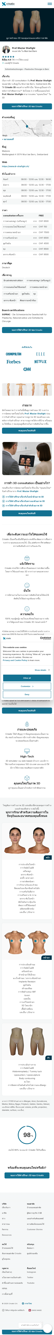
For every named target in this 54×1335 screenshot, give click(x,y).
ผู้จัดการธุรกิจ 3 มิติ (34, 1213)
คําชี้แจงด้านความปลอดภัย (12, 1283)
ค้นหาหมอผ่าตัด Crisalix (11, 1253)
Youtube (30, 1283)
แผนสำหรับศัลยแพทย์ (35, 1218)
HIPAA (4, 1288)
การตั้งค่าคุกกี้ (7, 1294)
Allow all (27, 678)
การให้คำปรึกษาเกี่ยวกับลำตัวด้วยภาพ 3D (24, 505)
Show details (40, 670)
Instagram (31, 1272)
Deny (27, 694)
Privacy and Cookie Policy (15, 660)
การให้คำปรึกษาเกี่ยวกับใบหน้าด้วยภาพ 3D (25, 497)
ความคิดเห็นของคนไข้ (35, 1224)
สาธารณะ (6, 1224)
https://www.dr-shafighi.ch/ (15, 166)
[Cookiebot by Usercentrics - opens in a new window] (40, 638)
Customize (25, 686)
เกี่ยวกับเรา (6, 1207)
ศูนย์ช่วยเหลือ (32, 1253)
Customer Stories (35, 1229)
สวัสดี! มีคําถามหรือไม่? (30, 1325)
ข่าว (3, 1218)
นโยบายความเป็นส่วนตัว (11, 1277)
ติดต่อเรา (30, 1248)
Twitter (30, 1277)
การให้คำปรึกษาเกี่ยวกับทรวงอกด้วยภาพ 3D (25, 501)
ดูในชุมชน (6, 1259)
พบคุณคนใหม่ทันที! (27, 430)
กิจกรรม (5, 1229)
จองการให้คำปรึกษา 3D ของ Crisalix (27, 106)
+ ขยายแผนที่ (8, 139)
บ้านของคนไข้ (7, 1248)
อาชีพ (4, 1213)
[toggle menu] (50, 3)
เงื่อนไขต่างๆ (7, 1272)
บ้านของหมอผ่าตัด (34, 1207)
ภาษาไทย (28, 1303)
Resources (7, 1235)
